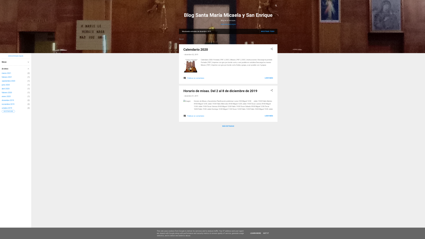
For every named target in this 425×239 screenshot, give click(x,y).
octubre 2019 (7, 108)
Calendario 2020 (195, 49)
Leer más (269, 78)
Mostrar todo (267, 31)
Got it (266, 233)
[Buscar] (276, 6)
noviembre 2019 (8, 104)
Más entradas (228, 126)
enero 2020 (6, 96)
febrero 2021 (7, 77)
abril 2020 (6, 89)
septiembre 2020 (8, 81)
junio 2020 (6, 85)
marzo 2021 (6, 73)
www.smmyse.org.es (228, 24)
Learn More (255, 233)
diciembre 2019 (8, 100)
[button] (271, 49)
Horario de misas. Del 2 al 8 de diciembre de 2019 (220, 91)
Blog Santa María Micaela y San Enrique (228, 15)
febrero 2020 (7, 93)
